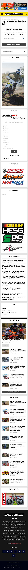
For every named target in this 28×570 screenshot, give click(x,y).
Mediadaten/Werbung (7, 310)
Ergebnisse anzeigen (14, 155)
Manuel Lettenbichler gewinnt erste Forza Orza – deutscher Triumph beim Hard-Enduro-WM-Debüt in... (18, 376)
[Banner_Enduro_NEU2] (20, 7)
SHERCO (6, 134)
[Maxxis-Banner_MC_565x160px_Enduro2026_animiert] (7, 3)
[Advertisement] (14, 209)
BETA (5, 127)
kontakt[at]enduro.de (16, 543)
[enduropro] (13, 172)
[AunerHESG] (13, 233)
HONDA (6, 138)
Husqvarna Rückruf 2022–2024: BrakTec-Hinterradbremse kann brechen (16, 359)
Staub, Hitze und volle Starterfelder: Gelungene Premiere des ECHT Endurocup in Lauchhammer (17, 481)
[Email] (19, 551)
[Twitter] (7, 551)
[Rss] (23, 551)
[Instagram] (11, 551)
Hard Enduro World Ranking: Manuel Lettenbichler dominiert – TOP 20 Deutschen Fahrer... (17, 368)
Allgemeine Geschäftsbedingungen (10, 312)
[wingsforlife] (13, 251)
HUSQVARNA (7, 129)
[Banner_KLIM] (13, 105)
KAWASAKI (6, 142)
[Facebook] (4, 551)
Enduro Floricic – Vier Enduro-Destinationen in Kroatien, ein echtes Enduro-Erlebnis (17, 446)
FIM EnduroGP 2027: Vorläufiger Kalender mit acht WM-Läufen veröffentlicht (16, 454)
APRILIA (6, 144)
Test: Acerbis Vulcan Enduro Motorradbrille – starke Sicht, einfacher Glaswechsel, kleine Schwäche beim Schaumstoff (13, 284)
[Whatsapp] (13, 555)
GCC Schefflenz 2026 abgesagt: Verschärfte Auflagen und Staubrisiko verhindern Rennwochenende (13, 340)
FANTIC (6, 146)
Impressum (4, 314)
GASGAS (6, 132)
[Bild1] (20, 3)
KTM (5, 125)
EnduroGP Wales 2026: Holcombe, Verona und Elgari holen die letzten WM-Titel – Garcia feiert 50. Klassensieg (17, 463)
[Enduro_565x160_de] (7, 7)
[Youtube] (15, 551)
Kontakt (4, 308)
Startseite (4, 19)
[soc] (13, 243)
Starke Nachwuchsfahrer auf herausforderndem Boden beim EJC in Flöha (18, 351)
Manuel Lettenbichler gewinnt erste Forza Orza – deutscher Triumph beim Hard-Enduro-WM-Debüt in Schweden (18, 411)
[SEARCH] (24, 51)
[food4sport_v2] (13, 185)
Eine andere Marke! (8, 148)
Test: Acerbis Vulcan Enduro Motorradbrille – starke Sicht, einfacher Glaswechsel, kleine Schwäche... (16, 385)
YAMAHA (6, 136)
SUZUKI (6, 140)
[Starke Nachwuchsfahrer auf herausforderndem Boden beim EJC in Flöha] (5, 351)
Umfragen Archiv (6, 158)
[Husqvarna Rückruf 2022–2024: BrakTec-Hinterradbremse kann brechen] (5, 359)
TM (5, 131)
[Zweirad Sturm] (13, 179)
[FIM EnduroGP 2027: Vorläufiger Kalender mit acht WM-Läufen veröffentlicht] (5, 455)
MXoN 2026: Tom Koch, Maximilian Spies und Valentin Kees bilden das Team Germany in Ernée (17, 472)
